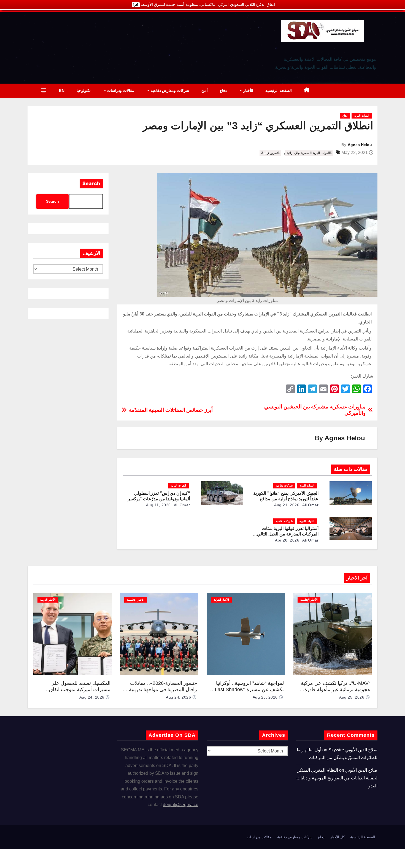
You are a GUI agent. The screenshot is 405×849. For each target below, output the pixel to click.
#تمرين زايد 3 (270, 153)
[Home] (307, 91)
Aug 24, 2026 (178, 697)
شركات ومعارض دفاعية (169, 90)
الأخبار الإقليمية (309, 599)
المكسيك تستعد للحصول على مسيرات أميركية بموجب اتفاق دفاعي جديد (79, 689)
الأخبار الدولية (221, 599)
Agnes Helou (360, 144)
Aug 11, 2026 (158, 505)
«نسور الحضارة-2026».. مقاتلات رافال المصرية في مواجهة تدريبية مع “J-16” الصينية (159, 689)
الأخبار (247, 90)
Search (91, 183)
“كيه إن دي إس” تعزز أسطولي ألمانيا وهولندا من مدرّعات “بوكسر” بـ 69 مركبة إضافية (158, 499)
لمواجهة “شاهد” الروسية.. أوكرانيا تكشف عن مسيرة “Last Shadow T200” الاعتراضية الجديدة (249, 689)
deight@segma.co (180, 804)
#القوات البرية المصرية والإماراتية (309, 153)
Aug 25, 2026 (351, 697)
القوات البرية (361, 115)
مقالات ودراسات (120, 90)
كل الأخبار (337, 837)
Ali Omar (310, 505)
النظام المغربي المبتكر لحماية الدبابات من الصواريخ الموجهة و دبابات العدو (336, 778)
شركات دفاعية (284, 485)
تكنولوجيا (84, 90)
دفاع (223, 90)
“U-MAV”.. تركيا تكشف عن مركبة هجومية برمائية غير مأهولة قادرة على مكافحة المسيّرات (335, 689)
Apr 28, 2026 (287, 540)
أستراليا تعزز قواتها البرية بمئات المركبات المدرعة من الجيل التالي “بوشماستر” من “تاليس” (287, 534)
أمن (204, 90)
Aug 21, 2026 (286, 505)
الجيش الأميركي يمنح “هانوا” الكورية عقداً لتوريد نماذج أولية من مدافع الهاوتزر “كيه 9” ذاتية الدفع (285, 499)
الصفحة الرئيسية (278, 90)
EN (61, 90)
